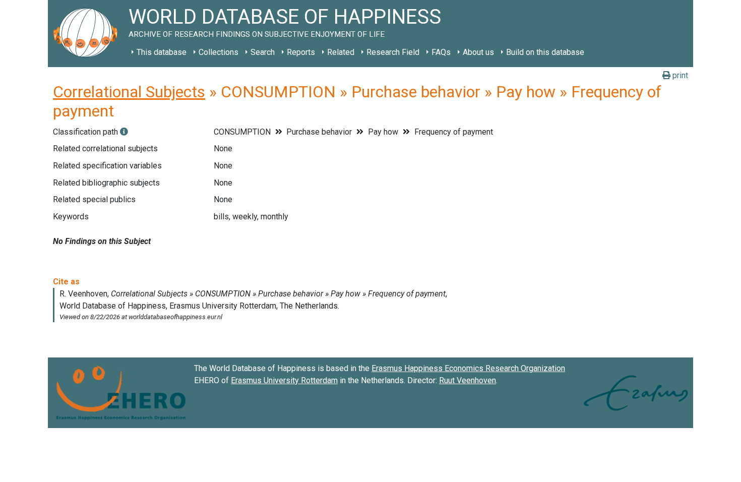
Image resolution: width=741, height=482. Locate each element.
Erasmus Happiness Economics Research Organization (468, 368)
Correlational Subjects (129, 91)
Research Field (392, 52)
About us (478, 52)
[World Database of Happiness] (88, 33)
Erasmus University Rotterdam (284, 380)
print (679, 75)
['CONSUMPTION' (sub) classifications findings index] (124, 132)
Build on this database (545, 52)
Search (263, 52)
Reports (301, 52)
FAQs (441, 52)
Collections (218, 52)
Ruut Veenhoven (467, 380)
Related (340, 52)
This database (162, 52)
